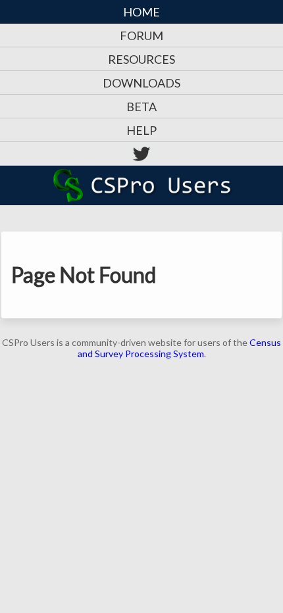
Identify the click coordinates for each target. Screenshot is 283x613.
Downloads (141, 83)
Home (141, 12)
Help (141, 130)
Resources (141, 59)
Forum (141, 35)
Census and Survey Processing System (180, 348)
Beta (141, 106)
